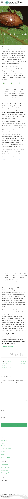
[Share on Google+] (16, 355)
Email (3, 410)
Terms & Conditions (6, 496)
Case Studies (4, 470)
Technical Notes (5, 467)
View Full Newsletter (8, 346)
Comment (4, 386)
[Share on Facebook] (7, 354)
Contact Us (4, 494)
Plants (3, 443)
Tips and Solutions (6, 457)
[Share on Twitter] (11, 354)
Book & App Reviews (7, 473)
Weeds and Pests (6, 448)
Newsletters (4, 464)
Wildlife (3, 451)
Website (3, 417)
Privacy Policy (12, 494)
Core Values (4, 440)
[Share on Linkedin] (21, 354)
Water (3, 454)
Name (3, 403)
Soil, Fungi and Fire (6, 446)
